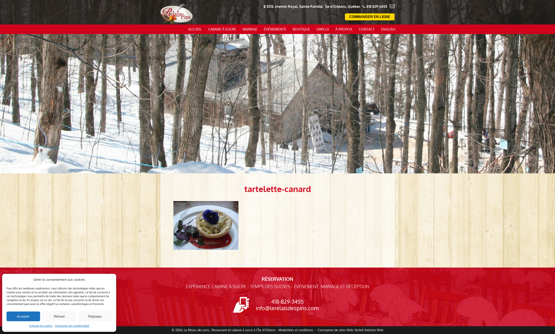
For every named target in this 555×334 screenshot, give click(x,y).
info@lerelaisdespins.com (287, 308)
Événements (275, 29)
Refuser (59, 316)
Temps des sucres (270, 286)
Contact (367, 29)
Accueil (195, 29)
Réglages (95, 316)
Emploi (323, 29)
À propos (343, 29)
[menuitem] (388, 29)
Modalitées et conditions (295, 330)
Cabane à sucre (222, 29)
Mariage (250, 29)
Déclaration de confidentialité (72, 326)
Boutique (301, 29)
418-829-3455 (287, 301)
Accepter (23, 316)
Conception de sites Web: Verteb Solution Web (350, 330)
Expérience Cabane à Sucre (216, 286)
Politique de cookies (41, 326)
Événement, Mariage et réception (331, 286)
